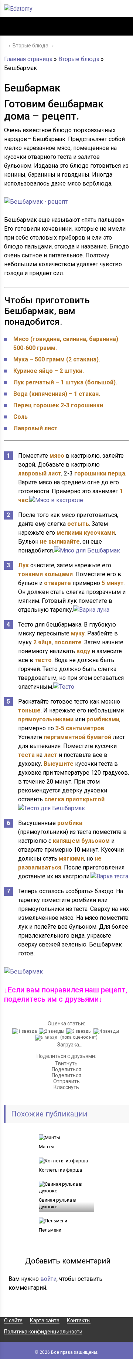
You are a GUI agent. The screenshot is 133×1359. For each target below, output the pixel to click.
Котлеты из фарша (60, 1170)
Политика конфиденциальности (43, 1332)
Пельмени (50, 1230)
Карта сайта (44, 1320)
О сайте (13, 1320)
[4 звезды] (107, 1031)
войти (48, 1278)
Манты (46, 1146)
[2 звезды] (52, 1031)
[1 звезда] (25, 1031)
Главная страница (28, 59)
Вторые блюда (78, 59)
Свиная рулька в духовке (57, 1203)
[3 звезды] (79, 1031)
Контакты (79, 1320)
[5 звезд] (47, 1038)
